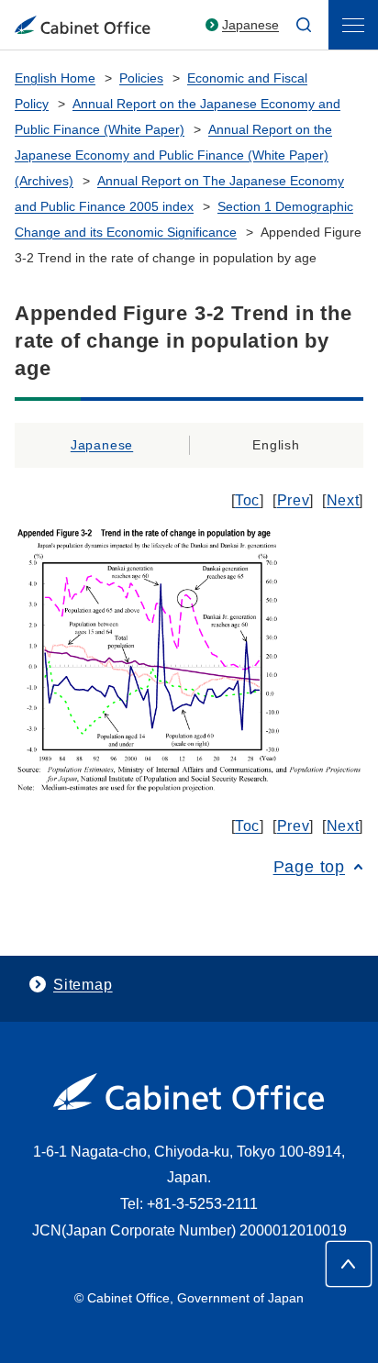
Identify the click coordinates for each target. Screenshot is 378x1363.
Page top (309, 867)
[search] (303, 25)
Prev (293, 500)
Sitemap (83, 984)
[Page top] (349, 1264)
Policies (141, 78)
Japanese (250, 24)
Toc (247, 500)
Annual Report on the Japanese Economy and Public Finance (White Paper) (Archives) (173, 155)
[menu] (353, 25)
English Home (55, 78)
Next (343, 500)
